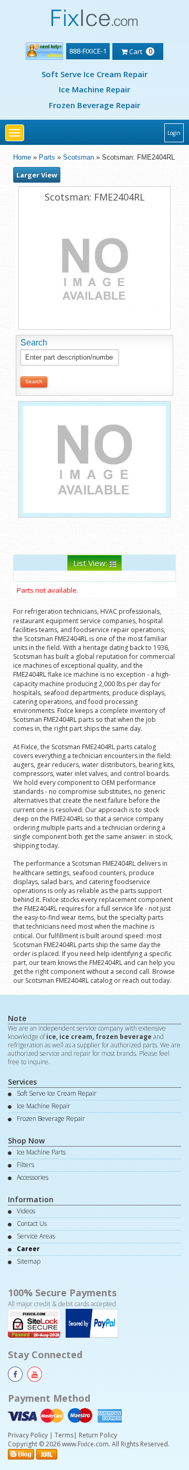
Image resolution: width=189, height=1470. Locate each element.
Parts (47, 157)
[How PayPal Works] (94, 1322)
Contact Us (32, 1223)
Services (22, 1082)
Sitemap (28, 1261)
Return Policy (98, 1435)
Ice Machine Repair (94, 89)
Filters (25, 1164)
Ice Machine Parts (41, 1152)
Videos (26, 1210)
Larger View (36, 175)
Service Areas (36, 1236)
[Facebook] (15, 1374)
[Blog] (21, 1453)
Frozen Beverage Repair (94, 105)
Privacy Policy (28, 1435)
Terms (64, 1435)
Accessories (32, 1177)
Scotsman (78, 157)
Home (22, 157)
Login (174, 132)
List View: (91, 563)
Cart (140, 51)
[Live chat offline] (44, 49)
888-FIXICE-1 (88, 51)
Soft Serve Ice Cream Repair (94, 74)
